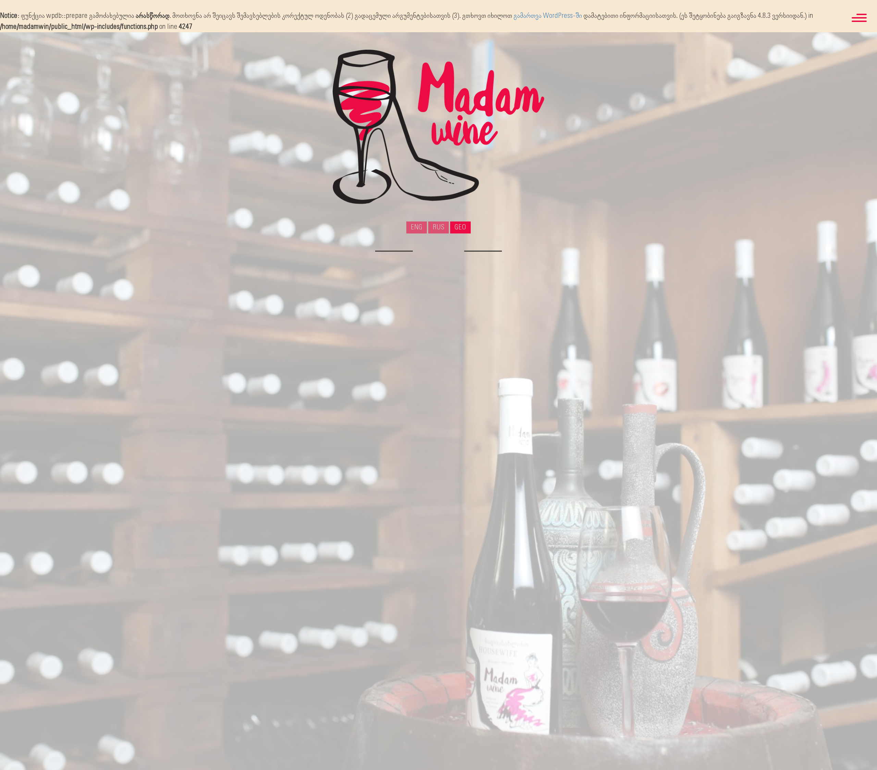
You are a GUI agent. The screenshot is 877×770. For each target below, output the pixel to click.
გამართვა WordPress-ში (548, 16)
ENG (416, 227)
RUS (439, 227)
